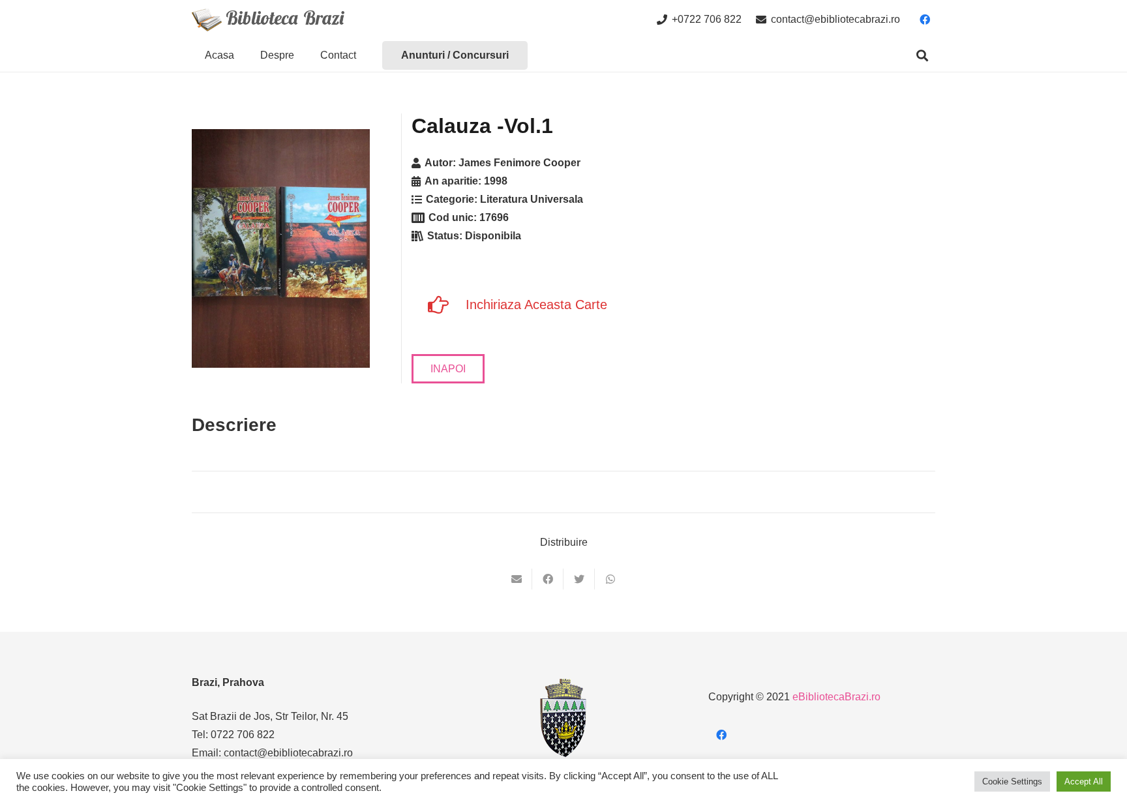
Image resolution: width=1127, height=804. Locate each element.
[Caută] (922, 55)
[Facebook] (924, 19)
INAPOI (448, 368)
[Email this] (516, 579)
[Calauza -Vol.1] (281, 248)
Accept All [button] (1083, 781)
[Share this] (548, 579)
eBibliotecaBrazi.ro (836, 696)
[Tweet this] (579, 579)
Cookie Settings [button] (1012, 781)
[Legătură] (268, 19)
